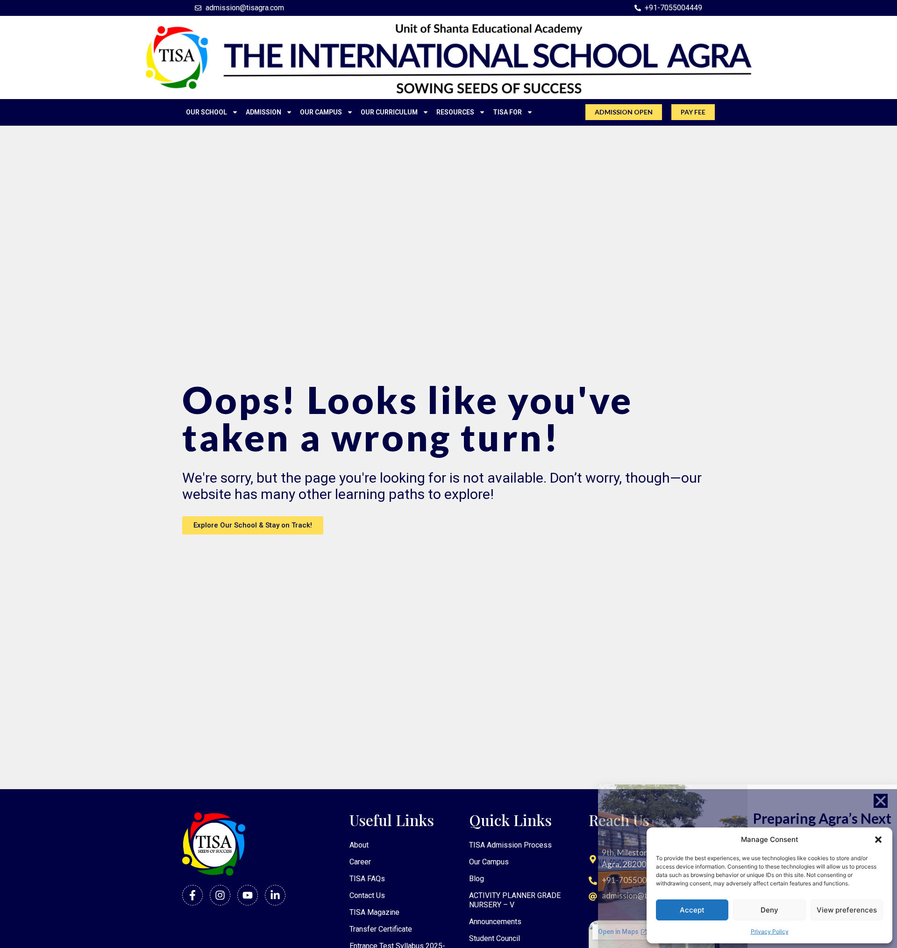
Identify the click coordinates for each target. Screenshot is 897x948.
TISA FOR (507, 112)
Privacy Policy (770, 931)
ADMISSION (263, 112)
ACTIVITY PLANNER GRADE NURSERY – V (515, 900)
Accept (692, 909)
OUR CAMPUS (321, 112)
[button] (878, 839)
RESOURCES (455, 112)
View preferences (847, 909)
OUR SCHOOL (206, 112)
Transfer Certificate (380, 929)
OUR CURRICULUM (389, 112)
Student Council (494, 938)
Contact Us (367, 895)
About (359, 845)
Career (360, 861)
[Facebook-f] (192, 895)
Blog (476, 878)
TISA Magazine (374, 912)
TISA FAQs (367, 878)
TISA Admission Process (510, 845)
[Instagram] (220, 895)
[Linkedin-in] (275, 895)
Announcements (495, 921)
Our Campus (489, 861)
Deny (769, 909)
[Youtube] (247, 895)
